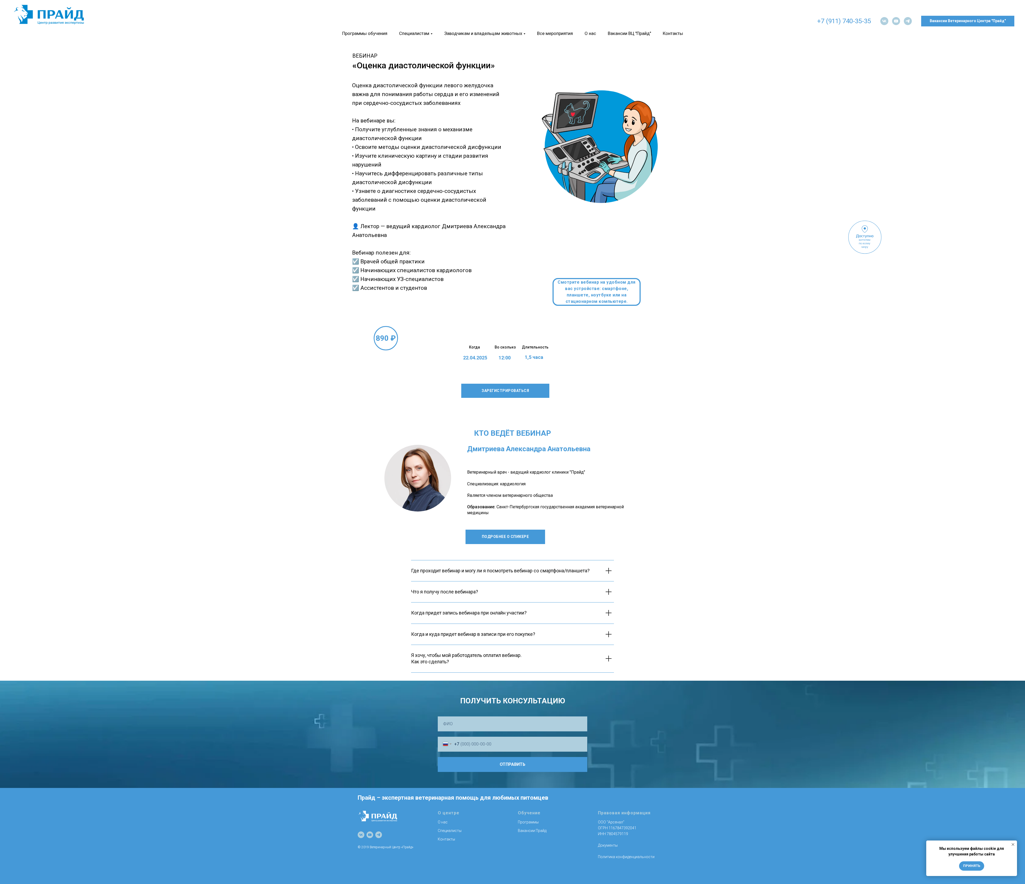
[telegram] (908, 21)
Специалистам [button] (414, 33)
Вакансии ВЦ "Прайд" (629, 33)
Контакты (673, 33)
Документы (608, 845)
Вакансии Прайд (532, 830)
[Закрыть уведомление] (1013, 844)
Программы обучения (364, 33)
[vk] (884, 21)
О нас (590, 33)
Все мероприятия (555, 33)
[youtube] (896, 21)
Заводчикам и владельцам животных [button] (483, 33)
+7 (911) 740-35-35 (844, 21)
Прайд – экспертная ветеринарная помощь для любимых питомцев (453, 797)
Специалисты (450, 830)
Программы (528, 822)
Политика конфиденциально (623, 857)
